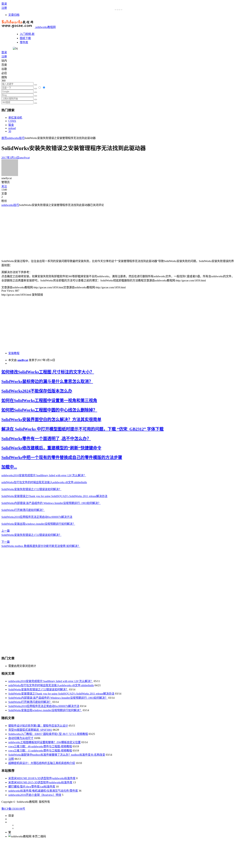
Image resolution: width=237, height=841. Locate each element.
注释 (11, 758)
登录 (4, 3)
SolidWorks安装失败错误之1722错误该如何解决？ (31, 489)
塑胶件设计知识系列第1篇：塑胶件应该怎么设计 (38, 725)
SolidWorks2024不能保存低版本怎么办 (36, 391)
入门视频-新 (27, 34)
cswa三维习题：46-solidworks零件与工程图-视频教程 (40, 746)
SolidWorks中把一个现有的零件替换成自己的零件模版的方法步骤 (61, 457)
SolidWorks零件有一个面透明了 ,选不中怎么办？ (46, 438)
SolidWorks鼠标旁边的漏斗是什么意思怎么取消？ (47, 381)
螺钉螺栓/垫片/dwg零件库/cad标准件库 (31, 786)
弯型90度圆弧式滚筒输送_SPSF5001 (30, 729)
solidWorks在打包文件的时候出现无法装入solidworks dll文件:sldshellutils (44, 482)
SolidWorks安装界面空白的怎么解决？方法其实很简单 (51, 419)
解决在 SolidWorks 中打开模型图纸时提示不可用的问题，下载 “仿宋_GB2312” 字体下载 (82, 429)
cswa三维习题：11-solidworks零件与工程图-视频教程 (40, 750)
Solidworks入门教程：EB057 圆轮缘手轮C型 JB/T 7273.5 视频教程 (48, 733)
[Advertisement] (30, 231)
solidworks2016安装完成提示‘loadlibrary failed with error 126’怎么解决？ (43, 475)
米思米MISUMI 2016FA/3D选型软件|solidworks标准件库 (41, 778)
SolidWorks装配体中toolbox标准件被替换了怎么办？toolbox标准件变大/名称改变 (56, 754)
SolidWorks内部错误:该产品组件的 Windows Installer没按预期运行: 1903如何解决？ (51, 503)
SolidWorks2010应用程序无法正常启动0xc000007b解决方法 (36, 516)
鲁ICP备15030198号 (13, 808)
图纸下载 (25, 38)
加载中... (9, 467)
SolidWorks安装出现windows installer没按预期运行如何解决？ (38, 523)
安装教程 (13, 353)
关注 (4, 186)
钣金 (11, 124)
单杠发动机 (15, 117)
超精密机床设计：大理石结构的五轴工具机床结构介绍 (41, 763)
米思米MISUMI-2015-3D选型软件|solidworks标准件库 (40, 782)
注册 (4, 7)
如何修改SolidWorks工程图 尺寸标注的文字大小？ (47, 372)
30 (9, 131)
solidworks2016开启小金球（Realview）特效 (34, 794)
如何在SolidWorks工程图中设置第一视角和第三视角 (49, 400)
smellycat (22, 360)
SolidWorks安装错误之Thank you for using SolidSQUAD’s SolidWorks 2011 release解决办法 (54, 496)
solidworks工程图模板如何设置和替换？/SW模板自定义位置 (44, 742)
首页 (4, 138)
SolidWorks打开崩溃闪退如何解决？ (23, 510)
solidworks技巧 (15, 138)
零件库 (24, 42)
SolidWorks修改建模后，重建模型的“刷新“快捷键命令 (51, 448)
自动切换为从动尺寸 (20, 738)
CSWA (12, 120)
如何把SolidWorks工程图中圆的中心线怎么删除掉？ (49, 410)
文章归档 (13, 14)
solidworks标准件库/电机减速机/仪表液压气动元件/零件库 (43, 790)
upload (12, 128)
